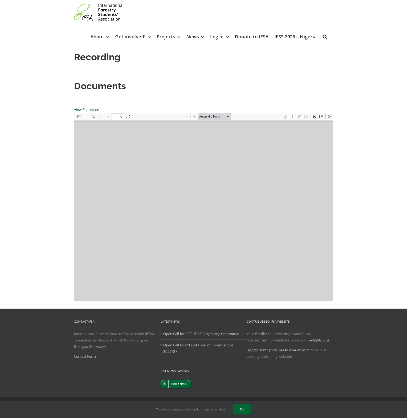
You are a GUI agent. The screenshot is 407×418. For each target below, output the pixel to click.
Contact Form (85, 356)
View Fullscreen (86, 109)
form (264, 340)
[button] (325, 36)
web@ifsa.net (319, 340)
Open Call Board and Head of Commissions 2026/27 (198, 348)
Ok (242, 409)
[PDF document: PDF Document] (203, 207)
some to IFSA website (278, 350)
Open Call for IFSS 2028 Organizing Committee (201, 333)
